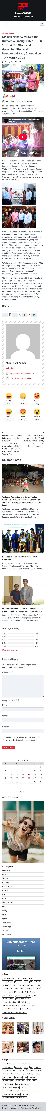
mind (35, 995)
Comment (7, 672)
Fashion (5, 890)
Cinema (5, 878)
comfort (21, 985)
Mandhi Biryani (8, 995)
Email (5, 716)
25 (11, 782)
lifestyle (32, 992)
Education (5, 882)
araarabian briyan (9, 978)
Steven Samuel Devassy (11, 1009)
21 (29, 778)
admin (6, 62)
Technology (6, 927)
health (10, 992)
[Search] (42, 23)
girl (4, 992)
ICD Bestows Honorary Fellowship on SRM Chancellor (20, 558)
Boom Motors (7, 982)
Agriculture (6, 870)
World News (6, 935)
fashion (5, 988)
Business (5, 874)
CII (31, 982)
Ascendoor (14, 1108)
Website (5, 727)
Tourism (5, 931)
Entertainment (7, 886)
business (18, 982)
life (26, 992)
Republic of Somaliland (11, 1005)
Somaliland (25, 1005)
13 (23, 774)
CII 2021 (37, 982)
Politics (4, 915)
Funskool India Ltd (26, 988)
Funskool (14, 988)
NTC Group (25, 1002)
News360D (23, 13)
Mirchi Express (8, 999)
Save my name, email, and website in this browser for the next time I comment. (23, 738)
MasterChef (20, 995)
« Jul (22, 791)
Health (4, 907)
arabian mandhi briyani (25, 978)
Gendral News (8, 33)
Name (5, 705)
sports (34, 1005)
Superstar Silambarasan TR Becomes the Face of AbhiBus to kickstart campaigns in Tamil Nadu (23, 609)
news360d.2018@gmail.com (22, 374)
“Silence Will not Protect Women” (14, 1012)
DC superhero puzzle (34, 985)
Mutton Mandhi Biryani (11, 1002)
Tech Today (6, 923)
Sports (4, 919)
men (28, 995)
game (38, 988)
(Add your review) (10, 650)
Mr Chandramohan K (23, 999)
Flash (4, 894)
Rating (5, 700)
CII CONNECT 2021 (9, 985)
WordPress (36, 1108)
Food (4, 898)
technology (26, 1009)
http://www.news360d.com (21, 378)
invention (18, 992)
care (25, 982)
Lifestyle (5, 911)
